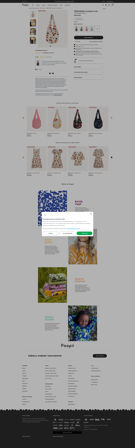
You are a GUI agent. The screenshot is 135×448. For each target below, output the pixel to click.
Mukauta (51, 233)
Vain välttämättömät (67, 233)
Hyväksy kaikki (84, 233)
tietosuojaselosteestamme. (74, 228)
